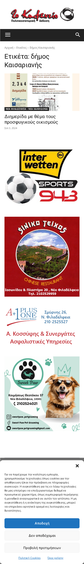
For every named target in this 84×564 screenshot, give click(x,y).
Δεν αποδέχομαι (42, 535)
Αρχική (8, 48)
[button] (77, 466)
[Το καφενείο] (42, 14)
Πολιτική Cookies (29, 558)
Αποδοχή (42, 523)
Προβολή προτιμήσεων (42, 548)
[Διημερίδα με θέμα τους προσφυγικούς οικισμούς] (42, 92)
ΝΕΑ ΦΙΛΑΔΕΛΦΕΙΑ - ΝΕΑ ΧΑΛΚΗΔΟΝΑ (27, 108)
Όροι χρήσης (55, 558)
